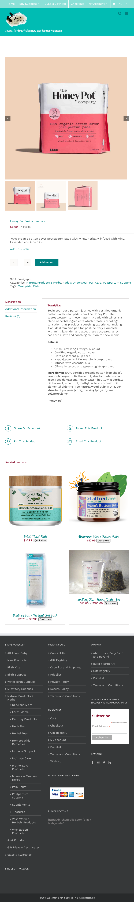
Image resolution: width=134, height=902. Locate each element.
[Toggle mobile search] (120, 13)
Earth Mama (20, 712)
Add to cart (46, 262)
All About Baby (17, 653)
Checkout (56, 725)
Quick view (40, 540)
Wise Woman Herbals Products (24, 820)
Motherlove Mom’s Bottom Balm (98, 536)
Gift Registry (58, 660)
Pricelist (55, 674)
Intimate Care (21, 758)
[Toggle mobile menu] (127, 13)
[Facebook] (92, 762)
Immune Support (23, 751)
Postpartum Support (117, 282)
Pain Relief (19, 787)
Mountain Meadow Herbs (24, 778)
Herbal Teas (20, 733)
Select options (32, 578)
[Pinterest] (103, 762)
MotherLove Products (20, 767)
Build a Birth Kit (104, 663)
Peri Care (95, 282)
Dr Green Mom (22, 704)
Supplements (21, 804)
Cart (53, 718)
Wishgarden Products (20, 831)
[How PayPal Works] (67, 789)
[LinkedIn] (109, 762)
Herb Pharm (20, 726)
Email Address (101, 726)
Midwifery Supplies (20, 689)
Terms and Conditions (65, 696)
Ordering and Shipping (65, 667)
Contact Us (57, 653)
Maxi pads (24, 286)
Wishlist (55, 761)
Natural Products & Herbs (43, 282)
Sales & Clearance (19, 854)
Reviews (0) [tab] (12, 316)
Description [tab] (13, 301)
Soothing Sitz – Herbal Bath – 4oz (98, 599)
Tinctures (18, 811)
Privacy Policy (59, 681)
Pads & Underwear (75, 282)
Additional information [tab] (20, 309)
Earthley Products (24, 719)
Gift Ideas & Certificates (23, 847)
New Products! (17, 660)
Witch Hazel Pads (35, 536)
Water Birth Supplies (21, 681)
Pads (36, 286)
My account (58, 740)
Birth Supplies (16, 674)
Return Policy (59, 689)
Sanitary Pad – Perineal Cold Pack (35, 615)
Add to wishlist (20, 249)
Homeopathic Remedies (21, 742)
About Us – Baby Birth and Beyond (108, 654)
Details (16, 503)
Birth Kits (13, 667)
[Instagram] (98, 762)
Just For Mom (16, 840)
